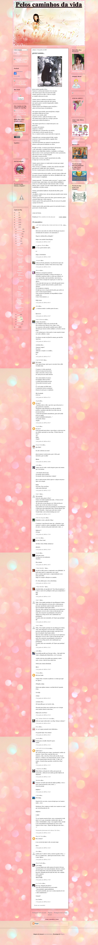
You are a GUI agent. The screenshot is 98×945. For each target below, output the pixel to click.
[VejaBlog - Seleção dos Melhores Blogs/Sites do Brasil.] (20, 60)
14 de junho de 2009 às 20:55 (43, 564)
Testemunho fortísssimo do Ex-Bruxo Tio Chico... (48, 830)
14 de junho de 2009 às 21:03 (43, 583)
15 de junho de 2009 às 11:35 (43, 765)
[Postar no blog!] (61, 217)
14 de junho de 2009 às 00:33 (43, 302)
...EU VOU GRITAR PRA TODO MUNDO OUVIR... (49, 225)
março (19, 319)
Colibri (37, 795)
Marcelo (38, 270)
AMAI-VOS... (20, 248)
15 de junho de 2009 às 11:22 (43, 745)
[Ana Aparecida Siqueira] (15, 74)
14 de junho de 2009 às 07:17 (43, 356)
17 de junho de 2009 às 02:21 (43, 902)
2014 (17, 215)
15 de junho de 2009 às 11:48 (43, 777)
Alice (37, 306)
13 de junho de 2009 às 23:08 (43, 257)
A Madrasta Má (40, 769)
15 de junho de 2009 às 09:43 (43, 735)
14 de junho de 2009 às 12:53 (43, 514)
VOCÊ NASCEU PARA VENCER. (20, 294)
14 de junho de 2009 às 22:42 (43, 647)
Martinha (38, 780)
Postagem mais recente (39, 913)
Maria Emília (39, 863)
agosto (19, 239)
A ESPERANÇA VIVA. (20, 266)
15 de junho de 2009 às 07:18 (43, 715)
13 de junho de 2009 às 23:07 (43, 242)
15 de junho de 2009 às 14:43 (43, 848)
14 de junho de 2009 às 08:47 (43, 423)
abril (18, 317)
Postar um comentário (39, 905)
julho (18, 241)
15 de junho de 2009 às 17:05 (43, 880)
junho (19, 243)
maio (18, 314)
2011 (17, 222)
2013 (17, 217)
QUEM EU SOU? (20, 299)
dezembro (19, 229)
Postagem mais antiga (60, 913)
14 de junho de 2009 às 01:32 (43, 341)
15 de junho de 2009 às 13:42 (43, 792)
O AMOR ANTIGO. (20, 251)
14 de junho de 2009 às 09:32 (43, 441)
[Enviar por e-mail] (59, 217)
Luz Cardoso (39, 883)
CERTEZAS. (20, 307)
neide (37, 651)
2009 (17, 227)
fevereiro (19, 321)
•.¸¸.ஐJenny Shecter (41, 245)
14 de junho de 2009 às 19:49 (43, 549)
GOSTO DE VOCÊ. (20, 310)
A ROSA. (19, 270)
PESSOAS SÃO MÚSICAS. (20, 274)
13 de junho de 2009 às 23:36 (43, 267)
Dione (37, 727)
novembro (20, 231)
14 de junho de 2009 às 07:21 (43, 397)
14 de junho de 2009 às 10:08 (43, 461)
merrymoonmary (48, 934)
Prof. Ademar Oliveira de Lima (43, 718)
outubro (19, 234)
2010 (17, 224)
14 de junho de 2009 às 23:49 (43, 669)
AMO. (18, 245)
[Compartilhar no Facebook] (64, 217)
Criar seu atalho (17, 76)
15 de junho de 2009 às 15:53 (43, 859)
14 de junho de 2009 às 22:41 (43, 622)
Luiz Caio (38, 538)
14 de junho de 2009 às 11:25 (43, 490)
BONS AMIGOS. (20, 254)
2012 (17, 220)
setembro (19, 236)
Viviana (38, 673)
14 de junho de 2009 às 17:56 (43, 534)
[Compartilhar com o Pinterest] (65, 217)
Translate (19, 53)
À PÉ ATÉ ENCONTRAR (42, 748)
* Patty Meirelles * (40, 568)
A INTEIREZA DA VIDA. (20, 287)
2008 (17, 327)
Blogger (62, 934)
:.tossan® (38, 260)
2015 (17, 212)
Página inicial (50, 914)
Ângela (37, 401)
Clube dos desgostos (41, 518)
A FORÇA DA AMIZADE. (20, 280)
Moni (37, 851)
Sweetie (37, 553)
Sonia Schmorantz (40, 319)
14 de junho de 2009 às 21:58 (43, 596)
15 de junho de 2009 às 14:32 (43, 833)
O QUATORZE (40, 360)
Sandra (37, 738)
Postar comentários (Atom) (52, 919)
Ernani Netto (39, 445)
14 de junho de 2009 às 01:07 (43, 316)
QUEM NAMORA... (20, 303)
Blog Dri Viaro (39, 836)
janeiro (19, 324)
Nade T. (38, 494)
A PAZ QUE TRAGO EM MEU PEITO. (20, 260)
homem (40, 820)
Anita (37, 465)
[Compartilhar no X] (62, 217)
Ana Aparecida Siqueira (18, 71)
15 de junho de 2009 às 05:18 (43, 698)
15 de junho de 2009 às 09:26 (43, 723)
